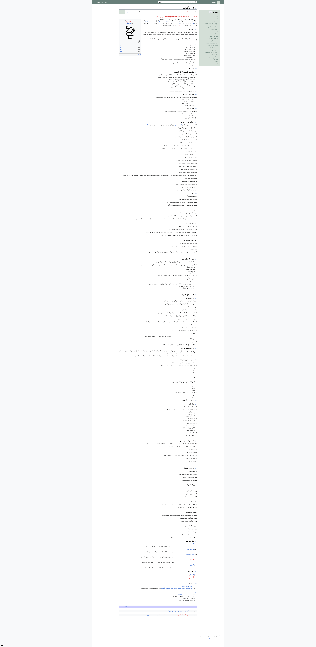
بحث (160, 2)
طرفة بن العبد (190, 549)
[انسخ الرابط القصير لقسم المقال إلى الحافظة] (196, 29)
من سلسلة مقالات (130, 20)
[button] (218, 2)
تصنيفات (195, 615)
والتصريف (128, 21)
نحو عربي (149, 615)
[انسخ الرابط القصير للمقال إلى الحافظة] (196, 8)
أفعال (160, 21)
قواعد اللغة (192, 580)
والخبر (176, 125)
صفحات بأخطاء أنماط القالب (185, 615)
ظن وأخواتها (192, 576)
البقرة (168, 315)
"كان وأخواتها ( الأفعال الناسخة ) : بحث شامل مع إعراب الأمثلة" (177, 588)
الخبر (179, 23)
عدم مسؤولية (202, 638)
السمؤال (192, 559)
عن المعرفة (208, 638)
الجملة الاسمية (146, 21)
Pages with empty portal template (168, 615)
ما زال (178, 25)
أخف (211, 12)
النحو (133, 21)
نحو (162, 606)
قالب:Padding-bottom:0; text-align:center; (178, 17)
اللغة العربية (167, 21)
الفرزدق (192, 565)
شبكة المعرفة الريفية (187, 586)
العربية (129, 23)
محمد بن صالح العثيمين (181, 594)
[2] (147, 124)
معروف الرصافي (190, 554)
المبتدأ (192, 23)
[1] (172, 21)
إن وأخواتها (192, 574)
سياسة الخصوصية (215, 638)
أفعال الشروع (192, 578)
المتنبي (192, 544)
